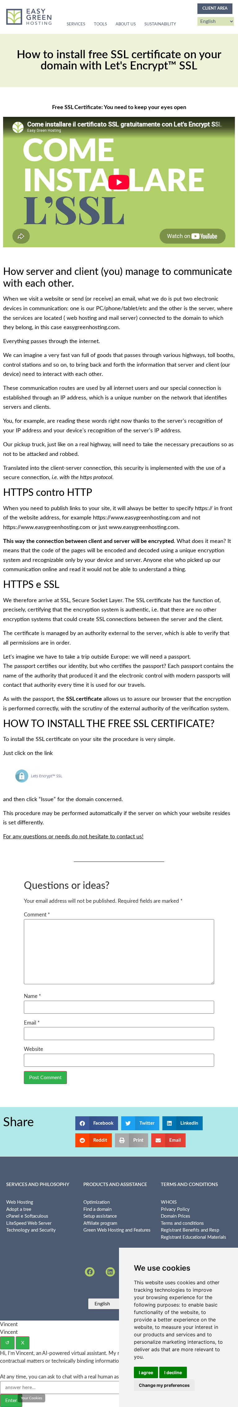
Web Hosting (19, 1202)
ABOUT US (126, 24)
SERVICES (76, 24)
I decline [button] (173, 1372)
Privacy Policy (175, 1209)
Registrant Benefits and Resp (190, 1230)
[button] (96, 1123)
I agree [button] (146, 1372)
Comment (37, 914)
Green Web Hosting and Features (117, 1230)
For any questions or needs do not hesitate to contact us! (73, 837)
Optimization (96, 1202)
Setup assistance (100, 1216)
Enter (11, 1400)
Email (32, 1022)
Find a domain (97, 1209)
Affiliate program (100, 1223)
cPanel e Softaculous (27, 1216)
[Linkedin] (110, 1272)
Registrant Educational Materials (193, 1237)
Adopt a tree (18, 1209)
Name (32, 996)
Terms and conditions (182, 1223)
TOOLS (100, 24)
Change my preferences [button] (164, 1385)
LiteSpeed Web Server (28, 1223)
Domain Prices (175, 1216)
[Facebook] (89, 1272)
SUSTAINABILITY (160, 24)
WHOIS (169, 1202)
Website (33, 1049)
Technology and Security (31, 1230)
